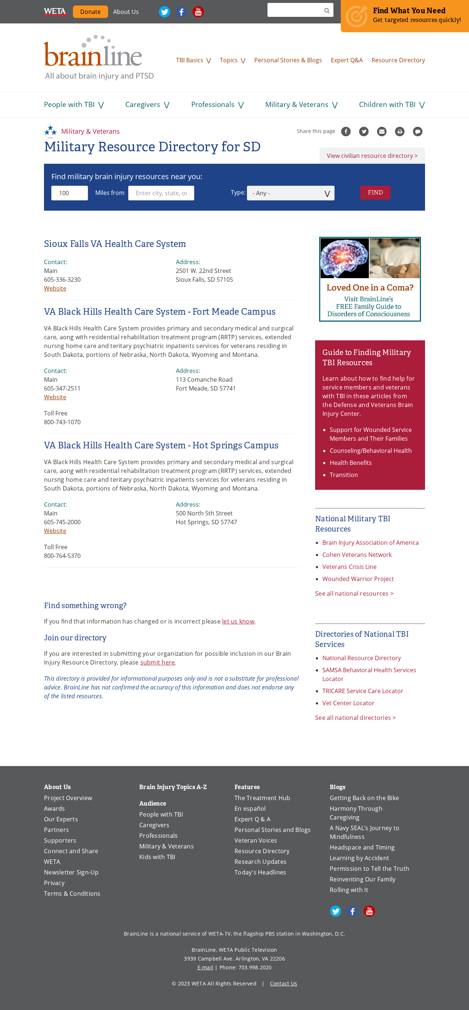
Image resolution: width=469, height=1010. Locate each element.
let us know (238, 621)
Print (400, 131)
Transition (344, 475)
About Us (126, 12)
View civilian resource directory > (372, 156)
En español (250, 808)
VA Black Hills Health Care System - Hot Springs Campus (161, 445)
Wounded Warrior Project (358, 579)
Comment (418, 131)
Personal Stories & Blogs (288, 60)
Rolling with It (349, 890)
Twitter (164, 12)
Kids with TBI (157, 857)
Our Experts (61, 819)
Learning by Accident (359, 858)
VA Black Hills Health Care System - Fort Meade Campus (160, 311)
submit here (157, 662)
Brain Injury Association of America (370, 543)
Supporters (60, 840)
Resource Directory (398, 60)
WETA (56, 12)
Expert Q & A (252, 819)
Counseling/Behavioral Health (371, 451)
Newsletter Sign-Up (71, 872)
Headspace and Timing (362, 847)
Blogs (338, 787)
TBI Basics (189, 60)
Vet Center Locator (348, 703)
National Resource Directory (361, 658)
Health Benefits (351, 463)
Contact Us (284, 983)
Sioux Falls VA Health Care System (115, 243)
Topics (229, 60)
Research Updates (260, 862)
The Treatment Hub (262, 798)
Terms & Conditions (72, 893)
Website (55, 288)
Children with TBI (387, 104)
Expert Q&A (347, 60)
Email (382, 131)
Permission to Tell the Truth (369, 869)
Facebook (181, 12)
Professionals (212, 104)
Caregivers (142, 104)
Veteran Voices (255, 840)
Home (99, 57)
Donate (90, 12)
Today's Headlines (260, 872)
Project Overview (68, 798)
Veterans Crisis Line (349, 567)
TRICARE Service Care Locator (362, 691)
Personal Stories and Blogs (272, 830)
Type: (238, 192)
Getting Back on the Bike (364, 798)
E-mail (205, 967)
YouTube (198, 12)
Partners (56, 830)
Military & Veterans (296, 104)
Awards (54, 808)
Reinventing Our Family (363, 879)
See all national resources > (354, 593)
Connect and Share (71, 851)
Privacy (54, 883)
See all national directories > (355, 718)
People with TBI (69, 104)
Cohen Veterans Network (357, 555)
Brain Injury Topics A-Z (173, 787)
